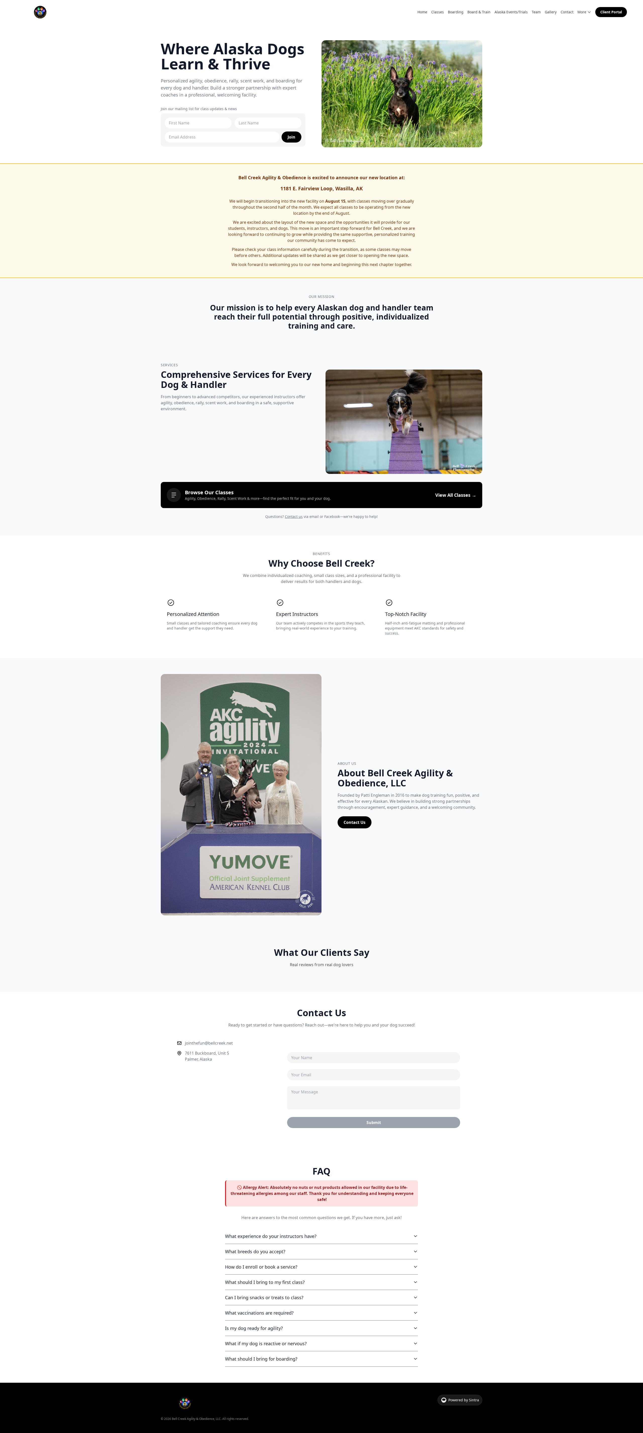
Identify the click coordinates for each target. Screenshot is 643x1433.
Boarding (455, 12)
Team (536, 12)
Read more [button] (267, 1034)
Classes (437, 12)
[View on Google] (188, 987)
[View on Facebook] (262, 987)
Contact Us (354, 822)
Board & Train (479, 12)
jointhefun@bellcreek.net (209, 1129)
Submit (373, 1209)
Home (422, 12)
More (581, 12)
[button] (177, 1016)
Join (291, 137)
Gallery (551, 12)
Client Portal (611, 12)
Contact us (294, 516)
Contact (567, 12)
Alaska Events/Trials (511, 12)
